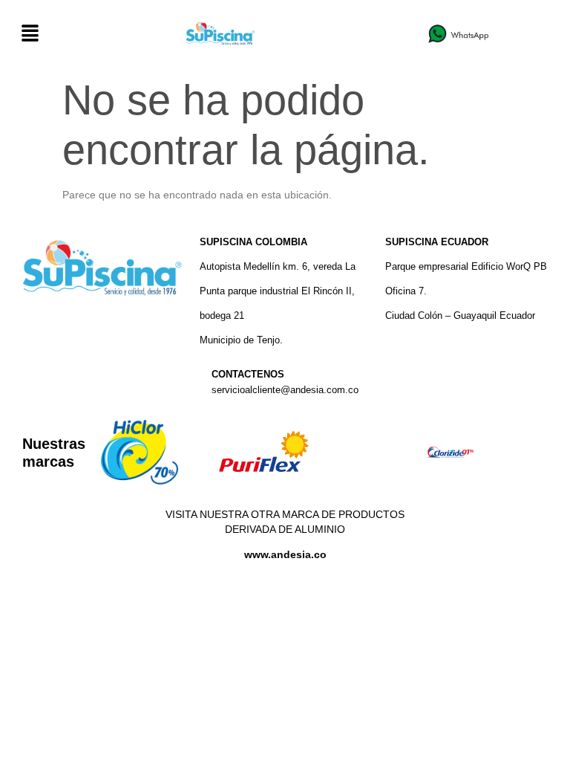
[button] (30, 34)
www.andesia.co (285, 554)
